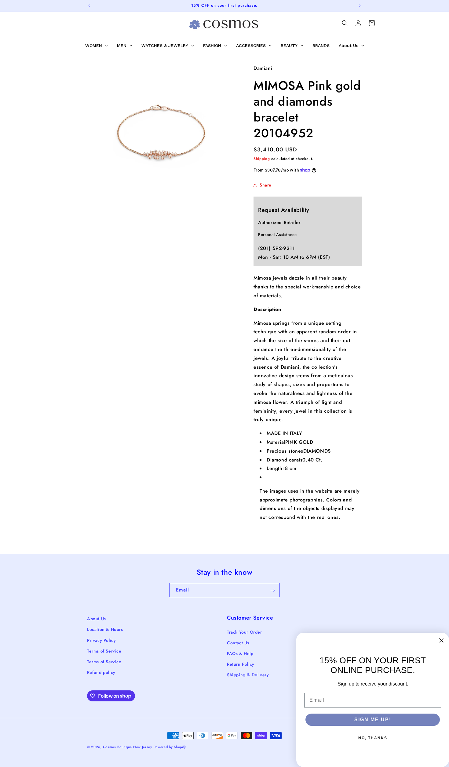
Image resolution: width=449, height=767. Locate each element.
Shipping (262, 158)
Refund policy (101, 672)
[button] (345, 23)
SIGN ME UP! (372, 719)
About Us (96, 619)
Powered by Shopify (170, 746)
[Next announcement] (360, 6)
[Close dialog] (441, 640)
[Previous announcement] (89, 6)
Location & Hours (105, 629)
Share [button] (266, 185)
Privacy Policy (101, 640)
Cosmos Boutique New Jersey (127, 746)
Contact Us (238, 643)
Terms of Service (104, 651)
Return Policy (240, 664)
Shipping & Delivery (248, 675)
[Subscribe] (272, 590)
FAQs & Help (240, 653)
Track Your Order (244, 632)
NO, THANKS (372, 738)
